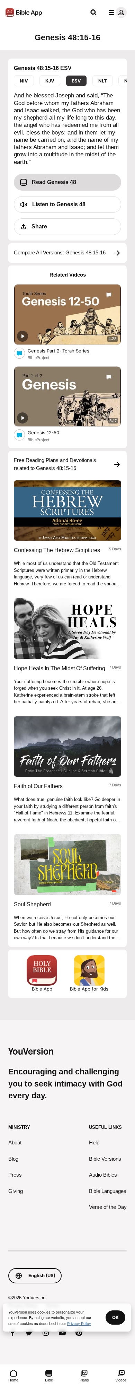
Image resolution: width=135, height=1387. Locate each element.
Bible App (42, 989)
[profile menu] (116, 12)
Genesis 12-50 (49, 432)
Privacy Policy (79, 1323)
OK (115, 1317)
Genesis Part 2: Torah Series (64, 351)
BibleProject (39, 357)
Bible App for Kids (89, 989)
